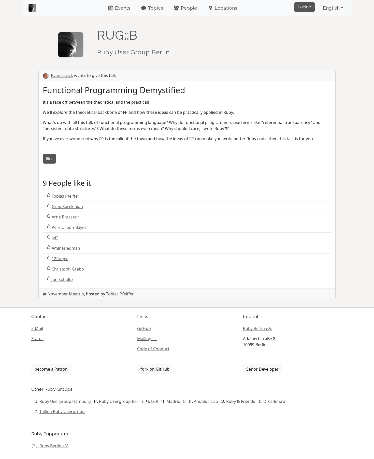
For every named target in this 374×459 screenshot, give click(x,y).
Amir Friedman (66, 248)
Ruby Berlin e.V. (257, 328)
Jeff (55, 238)
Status (37, 338)
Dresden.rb (274, 401)
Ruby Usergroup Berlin (121, 401)
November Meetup (66, 294)
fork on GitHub (154, 369)
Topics (155, 8)
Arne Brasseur (65, 217)
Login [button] (303, 7)
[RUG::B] (70, 42)
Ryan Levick (62, 75)
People (188, 8)
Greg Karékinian (67, 206)
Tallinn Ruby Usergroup (62, 411)
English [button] (331, 8)
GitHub (144, 328)
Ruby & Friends (240, 401)
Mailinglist (147, 338)
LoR (154, 401)
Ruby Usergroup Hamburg (65, 401)
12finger (60, 258)
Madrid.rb (176, 401)
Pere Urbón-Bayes (69, 227)
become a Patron (51, 369)
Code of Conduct (153, 349)
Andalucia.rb (206, 401)
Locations (225, 8)
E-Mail (37, 328)
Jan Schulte (62, 279)
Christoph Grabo (68, 269)
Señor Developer (262, 369)
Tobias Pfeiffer (65, 196)
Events (122, 8)
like (49, 159)
